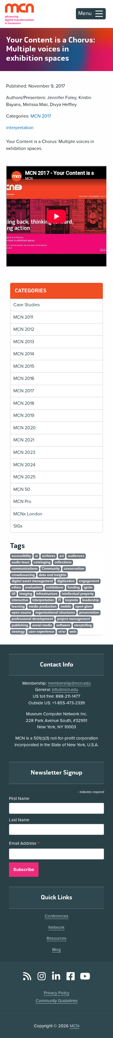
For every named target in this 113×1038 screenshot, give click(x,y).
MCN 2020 (24, 428)
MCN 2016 (23, 378)
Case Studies (26, 305)
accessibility (21, 556)
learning (18, 606)
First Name (19, 798)
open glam (83, 606)
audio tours (21, 562)
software (63, 625)
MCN (74, 1025)
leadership (90, 600)
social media (42, 625)
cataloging (42, 562)
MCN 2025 (24, 477)
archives (48, 556)
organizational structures (55, 612)
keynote (71, 600)
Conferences (56, 916)
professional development (32, 619)
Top (100, 1017)
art (61, 556)
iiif (13, 594)
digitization (66, 581)
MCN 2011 (23, 317)
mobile (66, 606)
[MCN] (19, 13)
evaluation (33, 587)
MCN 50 (21, 489)
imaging (25, 594)
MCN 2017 (40, 116)
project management (73, 619)
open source (21, 612)
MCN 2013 (23, 342)
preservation (89, 612)
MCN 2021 (23, 440)
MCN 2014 (23, 354)
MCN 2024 (24, 465)
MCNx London (27, 514)
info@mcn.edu (65, 689)
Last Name (19, 819)
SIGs (17, 526)
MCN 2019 (23, 415)
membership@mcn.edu (69, 683)
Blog (56, 949)
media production (43, 606)
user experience (41, 632)
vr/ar (61, 632)
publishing (20, 625)
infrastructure (47, 594)
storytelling (83, 625)
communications (25, 569)
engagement (89, 581)
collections (63, 562)
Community (51, 569)
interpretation (20, 128)
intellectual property (78, 594)
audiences (76, 556)
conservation (74, 569)
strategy (18, 632)
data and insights (52, 575)
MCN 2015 (23, 366)
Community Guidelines (57, 1000)
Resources (56, 938)
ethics (16, 587)
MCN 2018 (23, 403)
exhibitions (54, 587)
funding (74, 587)
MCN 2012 (23, 329)
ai (36, 556)
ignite (88, 587)
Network (56, 927)
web (73, 632)
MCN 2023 (24, 452)
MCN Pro (22, 501)
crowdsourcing (23, 575)
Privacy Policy (56, 993)
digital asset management (32, 581)
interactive (20, 600)
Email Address (24, 844)
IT (59, 600)
